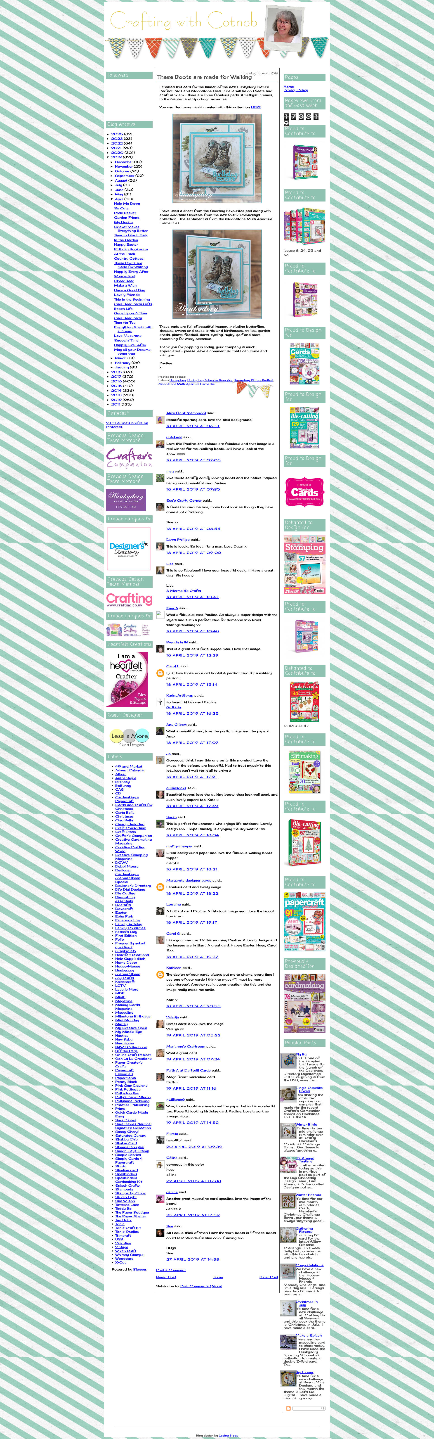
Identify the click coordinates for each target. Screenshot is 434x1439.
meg (170, 471)
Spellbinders (126, 1174)
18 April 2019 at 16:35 (192, 713)
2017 (117, 376)
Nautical (122, 1035)
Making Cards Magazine (127, 1006)
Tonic (120, 1224)
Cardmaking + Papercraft (127, 799)
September (125, 176)
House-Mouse (127, 966)
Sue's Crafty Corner (184, 500)
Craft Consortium (130, 828)
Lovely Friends (127, 294)
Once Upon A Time (130, 313)
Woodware (124, 1258)
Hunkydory (124, 970)
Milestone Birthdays (133, 1016)
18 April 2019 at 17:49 (192, 806)
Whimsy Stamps (129, 1254)
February (123, 363)
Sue (169, 1226)
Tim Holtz (123, 1220)
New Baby (123, 1039)
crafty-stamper (179, 846)
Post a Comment (171, 1270)
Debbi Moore (127, 866)
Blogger (139, 1269)
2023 (117, 138)
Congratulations (310, 1265)
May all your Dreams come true (132, 351)
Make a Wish (125, 285)
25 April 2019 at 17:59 (193, 1215)
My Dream (123, 222)
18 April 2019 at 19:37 (192, 957)
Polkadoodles (127, 1093)
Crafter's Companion (133, 835)
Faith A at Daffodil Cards (188, 1070)
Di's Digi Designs (130, 889)
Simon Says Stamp (132, 1151)
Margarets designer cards (188, 880)
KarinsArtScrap (179, 695)
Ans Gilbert (177, 724)
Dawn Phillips (178, 539)
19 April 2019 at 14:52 (192, 1122)
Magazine (123, 1001)
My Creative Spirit (131, 1028)
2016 (117, 381)
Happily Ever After (130, 345)
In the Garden (126, 240)
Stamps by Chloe (130, 1193)
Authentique (125, 778)
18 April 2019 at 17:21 (191, 777)
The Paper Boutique (132, 1212)
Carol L (172, 666)
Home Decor (126, 962)
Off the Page (126, 1051)
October (122, 171)
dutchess (174, 437)
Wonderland (124, 276)
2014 (117, 390)
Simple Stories (128, 1155)
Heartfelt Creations (132, 955)
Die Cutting (125, 893)
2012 (117, 400)
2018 (117, 372)
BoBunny (123, 785)
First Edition (126, 935)
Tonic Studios (127, 1231)
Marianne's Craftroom (185, 1046)
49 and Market (128, 766)
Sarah (171, 817)
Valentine (123, 1243)
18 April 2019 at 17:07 (192, 742)
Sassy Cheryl (127, 1131)
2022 (117, 143)
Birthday (122, 782)
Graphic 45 (125, 951)
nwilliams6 (175, 1099)
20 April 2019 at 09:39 (194, 1147)
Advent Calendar (130, 770)
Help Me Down (127, 203)
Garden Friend (126, 217)
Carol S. (173, 933)
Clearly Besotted (129, 824)
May (119, 194)
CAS (119, 789)
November (124, 166)
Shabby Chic (126, 1139)
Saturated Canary (130, 1135)
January (122, 367)
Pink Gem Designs (131, 1085)
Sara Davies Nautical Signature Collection (133, 1126)
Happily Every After (131, 271)
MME (120, 997)
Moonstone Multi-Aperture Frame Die (186, 384)
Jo (168, 754)
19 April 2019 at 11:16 (191, 1088)
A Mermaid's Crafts (183, 591)
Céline (171, 1157)
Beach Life (123, 309)
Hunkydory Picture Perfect (253, 380)
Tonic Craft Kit (128, 1228)
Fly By (301, 1054)
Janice (172, 1192)
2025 (117, 134)
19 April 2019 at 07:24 (193, 1059)
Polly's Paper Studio (133, 1097)
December (124, 162)
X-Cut (120, 1262)
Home (218, 1277)
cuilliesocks (176, 788)
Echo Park (124, 916)
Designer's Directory (133, 885)
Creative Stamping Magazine (131, 857)
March (121, 358)
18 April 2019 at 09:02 (193, 553)
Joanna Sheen (127, 974)
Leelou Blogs (228, 1435)
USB (119, 1239)
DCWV (121, 862)
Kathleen (174, 968)
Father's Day (126, 932)
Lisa (170, 564)
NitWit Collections (131, 1047)
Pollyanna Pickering (132, 1101)
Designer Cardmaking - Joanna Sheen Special (127, 876)
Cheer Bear (124, 281)
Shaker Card (126, 1143)
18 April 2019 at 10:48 (192, 631)
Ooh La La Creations (133, 1058)
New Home (124, 1043)
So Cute (121, 208)
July (119, 185)
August (121, 180)
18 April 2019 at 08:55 (193, 529)
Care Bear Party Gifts (133, 304)
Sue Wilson (125, 1201)
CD (118, 793)
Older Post (268, 1277)
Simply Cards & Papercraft (128, 1160)
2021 (117, 148)
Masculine (124, 1012)
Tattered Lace (127, 1205)
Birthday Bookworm (131, 249)
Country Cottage (129, 258)
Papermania (125, 1078)
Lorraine (173, 904)
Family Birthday (128, 924)
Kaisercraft (124, 982)
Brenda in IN (177, 642)
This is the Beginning (132, 299)
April (119, 199)
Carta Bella (124, 812)
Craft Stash (125, 832)
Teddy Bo (123, 1208)
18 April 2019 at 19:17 (191, 922)
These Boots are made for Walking (131, 265)
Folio (119, 939)
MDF (119, 993)
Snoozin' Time (126, 340)
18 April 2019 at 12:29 (192, 655)
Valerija (172, 1017)
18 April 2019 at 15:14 (192, 684)
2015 (117, 386)
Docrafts (123, 905)
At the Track (124, 254)
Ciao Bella (124, 820)
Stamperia (124, 1189)
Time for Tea (124, 322)
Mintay (121, 1024)
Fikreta (172, 1134)
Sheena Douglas (129, 1147)
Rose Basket (125, 213)
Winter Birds (306, 1124)
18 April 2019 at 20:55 (193, 1006)
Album (120, 774)
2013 (117, 395)
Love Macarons (128, 335)
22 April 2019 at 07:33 (193, 1181)
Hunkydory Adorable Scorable (209, 380)
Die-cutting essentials (125, 899)
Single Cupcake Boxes (309, 1089)
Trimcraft (123, 1235)
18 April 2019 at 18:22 (192, 893)
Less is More (126, 989)
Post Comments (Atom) (201, 1286)
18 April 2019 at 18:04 (192, 835)
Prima (120, 1108)
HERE (256, 107)
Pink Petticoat (127, 1089)
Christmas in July (307, 1303)
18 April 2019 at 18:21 (191, 869)
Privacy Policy (296, 90)
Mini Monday (127, 1020)
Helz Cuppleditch (130, 958)
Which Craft (125, 1251)
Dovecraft (124, 908)
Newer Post (166, 1277)
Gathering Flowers (304, 1229)
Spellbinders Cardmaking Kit (128, 1179)
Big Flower (305, 1372)
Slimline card (126, 1170)
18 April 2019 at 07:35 (193, 489)
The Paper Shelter (130, 1216)
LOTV (120, 985)
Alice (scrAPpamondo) (186, 413)
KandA (172, 608)
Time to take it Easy (131, 235)
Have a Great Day (129, 290)
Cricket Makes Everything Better (131, 228)
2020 (118, 152)
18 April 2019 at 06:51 (193, 426)
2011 (116, 404)
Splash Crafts (127, 1185)
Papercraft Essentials (124, 1072)
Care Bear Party (128, 318)
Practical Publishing (132, 1105)
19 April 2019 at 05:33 (193, 1035)
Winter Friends (308, 1195)
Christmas (124, 816)
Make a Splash (309, 1335)
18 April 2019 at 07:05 (193, 460)
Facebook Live (127, 920)
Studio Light (126, 1197)
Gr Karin (173, 707)
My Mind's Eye (128, 1032)
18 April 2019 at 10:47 (192, 597)
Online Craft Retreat (133, 1055)
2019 (117, 157)
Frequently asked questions (130, 945)
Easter (121, 912)
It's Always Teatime (305, 1159)
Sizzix (120, 1166)
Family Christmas (130, 928)
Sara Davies (125, 1120)
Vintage (121, 1247)
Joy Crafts (124, 978)
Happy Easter (126, 244)
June (120, 190)
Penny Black (126, 1081)
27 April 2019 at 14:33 (192, 1259)
